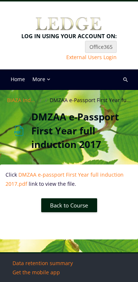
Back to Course (69, 205)
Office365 (101, 46)
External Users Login (91, 57)
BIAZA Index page (22, 100)
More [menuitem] (38, 79)
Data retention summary (43, 263)
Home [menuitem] (18, 79)
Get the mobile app (36, 272)
